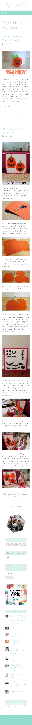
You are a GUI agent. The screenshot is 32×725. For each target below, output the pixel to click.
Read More (6, 106)
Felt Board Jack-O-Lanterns (13, 130)
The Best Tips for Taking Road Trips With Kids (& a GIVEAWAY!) (18, 684)
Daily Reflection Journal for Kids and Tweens (17, 650)
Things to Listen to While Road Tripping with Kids (17, 667)
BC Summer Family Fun (18, 628)
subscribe (9, 578)
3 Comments (16, 506)
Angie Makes (22, 719)
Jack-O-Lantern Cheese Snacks (11, 38)
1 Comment (16, 116)
